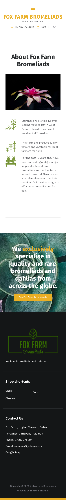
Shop (9, 390)
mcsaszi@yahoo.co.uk (28, 446)
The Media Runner (39, 490)
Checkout (12, 398)
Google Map (13, 452)
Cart (35, 392)
